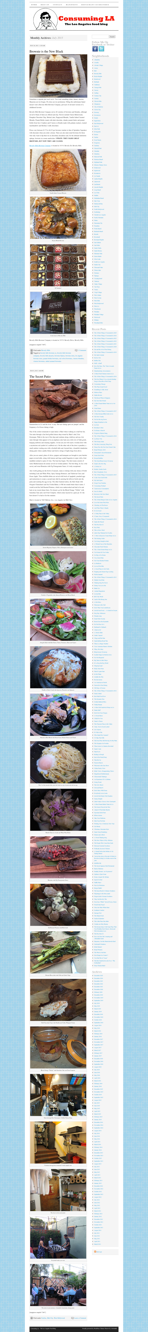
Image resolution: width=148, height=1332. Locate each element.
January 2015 (98, 1119)
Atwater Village (98, 65)
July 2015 (97, 1103)
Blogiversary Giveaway (100, 652)
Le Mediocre (97, 563)
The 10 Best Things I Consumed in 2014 (105, 519)
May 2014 (97, 1139)
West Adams (97, 295)
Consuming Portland (100, 486)
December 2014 (98, 1122)
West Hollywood (59, 1318)
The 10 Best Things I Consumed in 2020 (105, 347)
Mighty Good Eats (99, 580)
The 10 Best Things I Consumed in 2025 (105, 333)
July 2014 (97, 1133)
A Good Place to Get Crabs (101, 569)
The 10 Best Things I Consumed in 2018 (105, 376)
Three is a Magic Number (101, 644)
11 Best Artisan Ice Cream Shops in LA (105, 536)
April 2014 (97, 1142)
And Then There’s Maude (101, 508)
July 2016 (97, 1070)
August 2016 (97, 1067)
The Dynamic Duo (99, 699)
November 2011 (98, 1222)
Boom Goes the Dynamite (101, 621)
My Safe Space (98, 480)
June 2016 (97, 1072)
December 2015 (98, 1089)
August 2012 (97, 1197)
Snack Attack (98, 693)
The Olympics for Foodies (101, 743)
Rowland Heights (99, 240)
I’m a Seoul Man (98, 558)
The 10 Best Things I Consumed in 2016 (105, 436)
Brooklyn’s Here (98, 428)
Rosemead (97, 237)
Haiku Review (98, 395)
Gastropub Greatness (100, 944)
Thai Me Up (97, 760)
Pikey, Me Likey (98, 649)
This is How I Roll (99, 530)
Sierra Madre (97, 256)
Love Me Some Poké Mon (101, 502)
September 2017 (98, 1045)
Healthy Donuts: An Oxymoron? (103, 871)
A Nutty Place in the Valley (101, 513)
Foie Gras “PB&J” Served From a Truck (105, 902)
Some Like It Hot (99, 455)
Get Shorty (97, 826)
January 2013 (98, 1183)
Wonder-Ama (98, 616)
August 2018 (97, 1025)
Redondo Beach (98, 231)
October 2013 (98, 1158)
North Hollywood (99, 209)
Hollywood (97, 168)
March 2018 (97, 1031)
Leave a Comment (80, 1318)
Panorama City (98, 223)
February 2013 (98, 1180)
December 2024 (98, 978)
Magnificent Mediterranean (101, 774)
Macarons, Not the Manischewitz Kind (105, 941)
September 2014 (98, 1128)
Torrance (96, 273)
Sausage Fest (97, 913)
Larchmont (97, 184)
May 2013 (97, 1172)
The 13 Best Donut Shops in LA (103, 549)
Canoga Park (97, 87)
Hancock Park (98, 157)
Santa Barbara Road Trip (101, 641)
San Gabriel (97, 242)
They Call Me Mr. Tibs (100, 899)
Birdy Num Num (99, 668)
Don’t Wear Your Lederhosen (102, 608)
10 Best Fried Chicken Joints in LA (104, 374)
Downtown (97, 115)
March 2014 (97, 1144)
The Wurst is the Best (100, 952)
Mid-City (50, 1318)
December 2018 (98, 1014)
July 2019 (97, 1003)
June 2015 (97, 1106)
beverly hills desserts (47, 356)
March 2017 (97, 1050)
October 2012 (98, 1191)
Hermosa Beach (98, 159)
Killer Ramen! (98, 947)
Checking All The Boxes (101, 505)
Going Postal (97, 782)
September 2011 (98, 1227)
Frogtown (97, 143)
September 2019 (98, 1000)
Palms (96, 220)
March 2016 (97, 1081)
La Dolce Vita (98, 439)
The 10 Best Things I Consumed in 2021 (105, 344)
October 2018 (98, 1020)
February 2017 (98, 1053)
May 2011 (97, 1238)
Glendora (96, 154)
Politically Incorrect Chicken (102, 848)
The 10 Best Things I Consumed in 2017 (105, 411)
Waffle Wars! (97, 882)
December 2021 (98, 986)
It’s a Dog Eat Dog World (101, 663)
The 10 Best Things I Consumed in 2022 (105, 341)
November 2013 (98, 1155)
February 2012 (98, 1214)
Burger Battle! (98, 888)
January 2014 (98, 1150)
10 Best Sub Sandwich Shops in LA (104, 707)
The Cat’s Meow (98, 785)
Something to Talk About (101, 389)
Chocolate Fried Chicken (101, 547)
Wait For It (97, 752)
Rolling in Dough (99, 754)
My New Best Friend (100, 401)
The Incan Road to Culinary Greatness (104, 891)
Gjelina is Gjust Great (100, 874)
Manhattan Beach (99, 198)
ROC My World (98, 596)
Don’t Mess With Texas (100, 790)
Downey (96, 112)
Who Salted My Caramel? (101, 735)
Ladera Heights (98, 179)
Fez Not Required (99, 657)
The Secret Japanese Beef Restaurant (104, 866)
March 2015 (97, 1114)
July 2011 (97, 1233)
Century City (97, 96)
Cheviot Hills (98, 101)
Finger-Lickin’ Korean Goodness (103, 896)
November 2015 (98, 1092)
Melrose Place (98, 392)
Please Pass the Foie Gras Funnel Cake (105, 447)
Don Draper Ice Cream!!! (101, 955)
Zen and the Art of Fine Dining (102, 349)
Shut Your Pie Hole (99, 821)
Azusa (96, 68)
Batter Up (97, 588)
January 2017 (98, 1056)
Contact (57, 5)
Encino (96, 134)
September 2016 (98, 1064)
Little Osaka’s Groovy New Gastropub (105, 801)
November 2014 (98, 1125)
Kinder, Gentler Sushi (100, 469)
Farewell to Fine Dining (100, 685)
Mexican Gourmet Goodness (102, 846)
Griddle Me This (98, 677)
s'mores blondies (78, 358)
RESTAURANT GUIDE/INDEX (95, 5)
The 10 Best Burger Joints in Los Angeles (105, 500)
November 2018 (98, 1017)
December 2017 (98, 1039)
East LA (96, 126)
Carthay (96, 93)
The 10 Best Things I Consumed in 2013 (105, 577)
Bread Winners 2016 (100, 450)
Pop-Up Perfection (99, 885)
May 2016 (97, 1075)
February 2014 (98, 1147)
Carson (96, 90)
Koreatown (97, 173)
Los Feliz (96, 193)
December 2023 (98, 981)
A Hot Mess (97, 602)
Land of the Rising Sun (100, 599)
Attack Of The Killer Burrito (102, 810)
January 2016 (98, 1086)
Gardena (96, 145)
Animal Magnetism (99, 591)
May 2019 (97, 1006)
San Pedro (97, 245)
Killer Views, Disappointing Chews (104, 771)
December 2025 (98, 975)
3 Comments (82, 350)
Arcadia (96, 62)
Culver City (97, 109)
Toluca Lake (97, 270)
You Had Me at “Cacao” (101, 958)
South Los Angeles (99, 262)
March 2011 (97, 1244)
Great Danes (97, 408)
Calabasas (97, 85)
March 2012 (97, 1211)
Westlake (96, 312)
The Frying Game (99, 441)
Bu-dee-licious (98, 680)
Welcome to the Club (100, 605)
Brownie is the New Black (46, 51)
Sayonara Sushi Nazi (100, 812)
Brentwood (97, 79)
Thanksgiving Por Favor (101, 583)
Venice (96, 289)
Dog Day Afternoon (99, 613)
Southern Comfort (99, 910)
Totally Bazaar (98, 704)
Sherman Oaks (98, 253)
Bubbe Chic (97, 360)
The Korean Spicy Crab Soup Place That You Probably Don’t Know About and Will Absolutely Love (105, 929)
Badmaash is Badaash (100, 627)
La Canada (97, 176)
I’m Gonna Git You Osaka (101, 552)
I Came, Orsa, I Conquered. (101, 516)
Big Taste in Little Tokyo (101, 660)
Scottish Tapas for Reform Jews (103, 655)
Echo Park (97, 129)
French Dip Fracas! (99, 905)
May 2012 (97, 1205)
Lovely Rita (97, 594)
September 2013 (98, 1161)
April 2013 (97, 1175)
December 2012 (98, 1186)
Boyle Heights (98, 76)
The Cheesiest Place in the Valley (103, 724)
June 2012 (97, 1202)
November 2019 (98, 998)
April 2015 (97, 1111)
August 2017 (97, 1047)
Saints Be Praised (99, 522)
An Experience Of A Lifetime (102, 779)
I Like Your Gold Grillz (100, 477)
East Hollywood (98, 123)
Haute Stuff (97, 710)
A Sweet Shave (98, 716)
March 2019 (97, 1009)
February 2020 (98, 992)
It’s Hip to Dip (98, 732)
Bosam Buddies (98, 458)
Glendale (96, 151)
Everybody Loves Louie (100, 793)
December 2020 (98, 989)
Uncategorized (98, 278)
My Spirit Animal (99, 355)
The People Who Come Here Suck (103, 843)
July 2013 (97, 1166)
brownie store (70, 356)
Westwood (97, 317)
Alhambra (97, 60)
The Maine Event (99, 916)
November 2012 (98, 1189)
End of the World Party (100, 757)
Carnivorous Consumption (101, 488)
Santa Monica (98, 251)
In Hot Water (97, 674)
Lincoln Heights (98, 187)
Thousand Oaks (98, 267)
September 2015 (98, 1097)
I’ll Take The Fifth (99, 738)
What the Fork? (98, 666)
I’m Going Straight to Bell (101, 541)
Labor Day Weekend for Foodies (103, 533)
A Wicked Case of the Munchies (103, 544)
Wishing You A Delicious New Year (104, 824)
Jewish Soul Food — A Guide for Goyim (105, 610)
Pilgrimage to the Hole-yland (102, 893)
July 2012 (97, 1200)
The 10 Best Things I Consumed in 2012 (105, 691)
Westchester (97, 309)
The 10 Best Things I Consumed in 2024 (105, 335)
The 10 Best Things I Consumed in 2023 (105, 338)
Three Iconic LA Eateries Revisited (103, 746)
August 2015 (97, 1100)
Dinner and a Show (99, 835)
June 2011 (97, 1236)
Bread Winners (98, 950)
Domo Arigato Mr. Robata (101, 877)
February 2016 (98, 1083)
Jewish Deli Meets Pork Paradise (103, 796)
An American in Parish (100, 682)
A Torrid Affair (98, 632)
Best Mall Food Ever (100, 696)
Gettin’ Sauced (98, 635)
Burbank (96, 82)
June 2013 (97, 1169)
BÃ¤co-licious (98, 815)
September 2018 (98, 1022)
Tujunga (96, 276)
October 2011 (98, 1225)
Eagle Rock (97, 121)
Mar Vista (97, 201)
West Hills (97, 301)
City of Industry (98, 107)
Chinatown (97, 104)
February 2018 (98, 1034)
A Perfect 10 (97, 466)
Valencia (96, 281)
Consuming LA (35, 1328)
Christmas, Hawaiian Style (101, 829)
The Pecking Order (99, 538)
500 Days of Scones (99, 688)
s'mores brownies (39, 361)
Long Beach (97, 190)
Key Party (97, 527)
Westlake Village (98, 314)
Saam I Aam (97, 749)
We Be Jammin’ (98, 574)
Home (34, 5)
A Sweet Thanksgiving (100, 837)
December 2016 (98, 1058)
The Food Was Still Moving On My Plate (105, 740)
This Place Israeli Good (100, 387)
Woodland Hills (98, 323)
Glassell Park (98, 148)
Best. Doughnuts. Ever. (100, 472)
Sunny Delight (98, 799)
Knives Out (97, 358)
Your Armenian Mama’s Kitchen (103, 646)
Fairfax (43, 1318)
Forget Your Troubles (100, 483)
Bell (95, 71)
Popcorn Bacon (98, 763)
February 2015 (98, 1117)
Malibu (96, 195)
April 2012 (97, 1208)
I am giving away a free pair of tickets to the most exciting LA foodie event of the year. (105, 858)
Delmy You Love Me (100, 585)
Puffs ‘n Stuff (98, 363)
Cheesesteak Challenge (100, 776)
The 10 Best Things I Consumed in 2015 (105, 475)
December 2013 (98, 1153)
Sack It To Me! (98, 880)
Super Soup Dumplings (100, 832)
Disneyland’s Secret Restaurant (102, 452)
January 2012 (98, 1216)
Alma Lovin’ (97, 630)
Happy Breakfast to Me (100, 422)
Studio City (97, 265)
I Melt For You (98, 718)
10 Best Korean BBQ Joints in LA (103, 414)
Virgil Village (98, 292)
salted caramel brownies (53, 361)
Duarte (96, 118)
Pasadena (96, 226)
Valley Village (98, 284)
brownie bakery (60, 356)
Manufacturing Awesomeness (102, 371)
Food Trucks (97, 140)
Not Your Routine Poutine (101, 560)
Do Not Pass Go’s (99, 624)
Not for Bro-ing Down (100, 419)
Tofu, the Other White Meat (101, 907)
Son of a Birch (98, 491)
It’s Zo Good (97, 511)
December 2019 (98, 995)
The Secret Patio (40, 376)
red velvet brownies (65, 358)
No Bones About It (99, 430)
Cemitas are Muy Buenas (101, 924)
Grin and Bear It (98, 788)
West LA (96, 306)
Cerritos (96, 98)
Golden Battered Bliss (100, 702)
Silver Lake (97, 259)
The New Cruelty (99, 416)
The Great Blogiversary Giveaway (103, 461)
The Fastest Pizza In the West (102, 807)
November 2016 (98, 1061)
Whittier (96, 320)
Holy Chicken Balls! (99, 965)
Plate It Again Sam (99, 671)
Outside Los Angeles (100, 215)
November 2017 (98, 1042)
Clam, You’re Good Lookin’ (102, 727)
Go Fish (96, 425)
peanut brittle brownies (50, 358)
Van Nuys (97, 287)
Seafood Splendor (99, 918)
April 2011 (97, 1241)
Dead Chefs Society (99, 619)
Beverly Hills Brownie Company (40, 145)
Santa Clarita (97, 248)
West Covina (97, 298)
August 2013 (97, 1164)
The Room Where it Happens (102, 398)
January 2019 (98, 1011)
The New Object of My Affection (103, 840)
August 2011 (97, 1230)
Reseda (96, 234)
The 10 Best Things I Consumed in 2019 (105, 352)
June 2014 (97, 1136)
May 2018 (97, 1028)
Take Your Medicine (99, 818)
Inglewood (97, 170)
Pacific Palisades (98, 217)
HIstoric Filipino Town (100, 165)
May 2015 (97, 1108)
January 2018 (98, 1036)
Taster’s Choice (98, 721)
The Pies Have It (98, 524)
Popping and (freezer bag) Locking (103, 572)
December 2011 (98, 1219)
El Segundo (97, 132)
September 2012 (98, 1194)
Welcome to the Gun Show (101, 765)
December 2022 (98, 984)
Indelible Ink (97, 863)
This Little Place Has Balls (101, 921)
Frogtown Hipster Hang (100, 433)
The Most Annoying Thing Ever (103, 444)
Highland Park (98, 162)
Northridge (97, 212)
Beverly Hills (45, 350)
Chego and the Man (99, 638)
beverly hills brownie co (48, 353)
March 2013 (97, 1178)
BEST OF (45, 5)
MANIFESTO (72, 5)
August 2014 (97, 1130)
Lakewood (97, 181)
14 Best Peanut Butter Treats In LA (103, 804)
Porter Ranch (97, 229)
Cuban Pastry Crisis (99, 768)
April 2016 (97, 1078)
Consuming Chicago (99, 384)
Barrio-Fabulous (98, 869)
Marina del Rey (98, 204)
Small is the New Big (100, 464)
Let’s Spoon (97, 729)
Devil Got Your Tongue (100, 713)
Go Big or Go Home (100, 555)
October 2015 (98, 1094)
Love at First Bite (99, 566)
